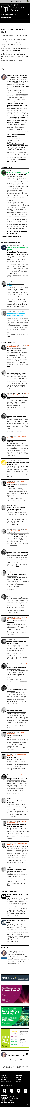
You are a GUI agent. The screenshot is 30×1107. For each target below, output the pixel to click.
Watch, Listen (11, 455)
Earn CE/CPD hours (12, 915)
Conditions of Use (6, 1082)
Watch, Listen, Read (17, 862)
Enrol (13, 277)
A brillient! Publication (7, 1102)
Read (8, 388)
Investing (18, 1079)
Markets (18, 1077)
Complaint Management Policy (6, 1084)
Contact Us (4, 1077)
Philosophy (19, 1084)
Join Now (18, 1)
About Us (3, 1075)
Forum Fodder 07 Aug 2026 (16, 1056)
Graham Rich (11, 1064)
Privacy (3, 1079)
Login (11, 1)
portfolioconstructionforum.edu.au (17, 956)
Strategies (19, 1075)
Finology (18, 1082)
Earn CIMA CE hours (12, 941)
